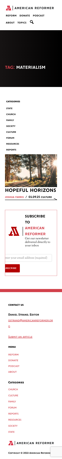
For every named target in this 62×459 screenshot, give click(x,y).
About (10, 22)
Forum (10, 137)
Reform (11, 15)
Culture (11, 132)
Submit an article (20, 337)
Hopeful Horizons (30, 190)
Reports (11, 149)
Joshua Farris (14, 197)
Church (11, 114)
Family (10, 120)
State (9, 108)
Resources (12, 143)
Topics (21, 22)
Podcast (38, 15)
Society (11, 126)
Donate (25, 15)
